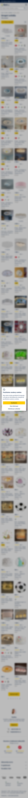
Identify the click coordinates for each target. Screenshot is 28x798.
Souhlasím (14, 403)
